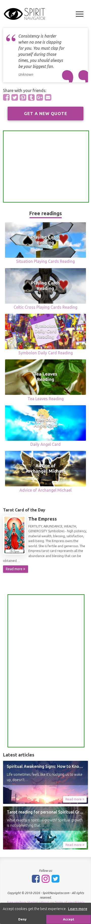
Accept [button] (68, 919)
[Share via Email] (48, 97)
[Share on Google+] (39, 97)
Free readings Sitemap (22, 902)
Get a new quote (45, 113)
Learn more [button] (77, 909)
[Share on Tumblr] (31, 97)
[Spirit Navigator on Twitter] (55, 878)
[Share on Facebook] (6, 97)
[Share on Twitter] (14, 97)
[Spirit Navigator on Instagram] (46, 878)
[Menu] (79, 14)
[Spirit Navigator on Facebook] (36, 878)
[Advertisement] (46, 166)
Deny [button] (22, 919)
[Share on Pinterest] (23, 97)
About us (46, 902)
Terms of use (64, 902)
